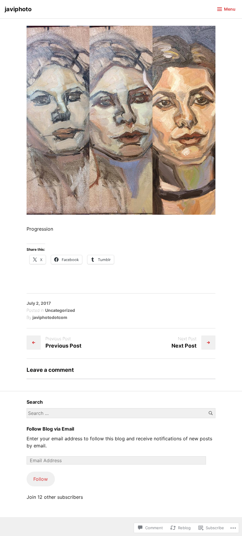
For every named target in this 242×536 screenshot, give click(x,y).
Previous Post (63, 346)
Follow (40, 479)
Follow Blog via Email (50, 429)
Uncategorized (60, 310)
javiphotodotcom (49, 317)
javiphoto (18, 9)
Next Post (184, 346)
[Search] (210, 413)
